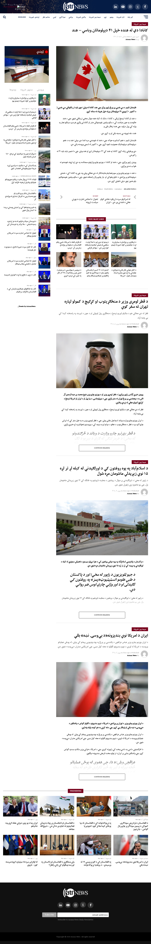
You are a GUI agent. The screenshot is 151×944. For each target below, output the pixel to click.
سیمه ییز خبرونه (95, 17)
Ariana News (130, 39)
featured (108, 189)
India (99, 189)
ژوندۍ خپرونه (34, 17)
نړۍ (105, 17)
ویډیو (111, 17)
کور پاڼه (130, 17)
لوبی (54, 17)
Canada (118, 189)
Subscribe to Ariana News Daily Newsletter (75, 919)
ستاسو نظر (46, 17)
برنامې (71, 17)
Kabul (22, 6)
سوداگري (62, 17)
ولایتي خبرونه (81, 17)
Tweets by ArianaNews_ (27, 306)
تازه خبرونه (120, 17)
